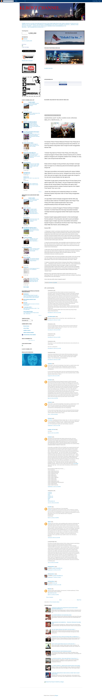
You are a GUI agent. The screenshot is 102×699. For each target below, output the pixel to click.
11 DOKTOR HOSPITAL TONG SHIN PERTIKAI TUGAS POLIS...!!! (65, 658)
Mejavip (49, 588)
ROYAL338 (54, 583)
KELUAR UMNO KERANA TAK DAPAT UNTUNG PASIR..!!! (63, 629)
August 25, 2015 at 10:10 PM (53, 375)
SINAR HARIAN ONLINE (28, 332)
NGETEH (25, 300)
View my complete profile (27, 40)
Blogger (56, 695)
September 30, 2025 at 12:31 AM (54, 584)
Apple (49, 494)
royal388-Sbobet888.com (57, 568)
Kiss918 (49, 506)
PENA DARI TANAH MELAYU (29, 152)
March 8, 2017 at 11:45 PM (53, 432)
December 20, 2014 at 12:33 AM (54, 312)
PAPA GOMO (26, 287)
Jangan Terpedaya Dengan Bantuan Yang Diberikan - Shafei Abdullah (35, 249)
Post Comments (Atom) (54, 602)
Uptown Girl (25, 267)
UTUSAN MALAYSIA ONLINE (29, 334)
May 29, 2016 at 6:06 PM (53, 398)
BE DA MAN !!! (26, 217)
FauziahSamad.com (27, 112)
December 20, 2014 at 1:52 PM (54, 337)
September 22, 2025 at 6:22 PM (54, 569)
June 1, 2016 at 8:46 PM (53, 414)
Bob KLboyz (24, 44)
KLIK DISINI (75, 463)
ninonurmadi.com (51, 501)
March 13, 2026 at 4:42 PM (53, 594)
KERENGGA (26, 294)
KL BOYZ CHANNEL (27, 237)
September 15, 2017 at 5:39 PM (54, 486)
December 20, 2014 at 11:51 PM (54, 348)
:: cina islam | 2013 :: (27, 307)
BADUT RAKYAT (27, 208)
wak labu (25, 302)
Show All (40, 191)
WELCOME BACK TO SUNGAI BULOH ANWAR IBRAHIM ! (34, 230)
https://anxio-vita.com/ (52, 593)
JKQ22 (49, 523)
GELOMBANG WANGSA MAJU (29, 227)
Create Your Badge (25, 47)
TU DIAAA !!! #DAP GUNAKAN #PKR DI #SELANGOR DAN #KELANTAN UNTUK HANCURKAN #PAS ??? (34, 211)
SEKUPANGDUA (27, 162)
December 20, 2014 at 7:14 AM (54, 320)
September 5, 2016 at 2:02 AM (54, 425)
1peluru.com (26, 176)
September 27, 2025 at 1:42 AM (54, 577)
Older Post (79, 599)
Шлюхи (50, 420)
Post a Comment (49, 597)
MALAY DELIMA (26, 257)
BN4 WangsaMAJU (27, 247)
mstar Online (26, 328)
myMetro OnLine (26, 330)
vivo (48, 499)
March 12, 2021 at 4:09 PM (53, 517)
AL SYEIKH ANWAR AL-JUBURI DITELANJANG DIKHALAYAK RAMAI (66, 665)
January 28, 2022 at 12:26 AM (54, 537)
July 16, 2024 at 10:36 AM (53, 562)
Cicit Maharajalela (51, 316)
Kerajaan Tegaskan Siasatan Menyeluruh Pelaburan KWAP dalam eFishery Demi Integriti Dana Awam (35, 125)
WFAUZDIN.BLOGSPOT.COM (29, 299)
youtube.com (50, 496)
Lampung (50, 492)
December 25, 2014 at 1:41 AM (54, 359)
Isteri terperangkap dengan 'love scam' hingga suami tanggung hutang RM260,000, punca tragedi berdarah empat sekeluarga (31, 296)
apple (49, 498)
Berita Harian (26, 326)
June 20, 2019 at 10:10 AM (53, 502)
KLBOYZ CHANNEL (40, 8)
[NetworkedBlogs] (63, 82)
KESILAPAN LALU (26, 173)
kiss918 (49, 509)
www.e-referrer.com (32, 340)
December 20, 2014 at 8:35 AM (54, 329)
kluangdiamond (26, 172)
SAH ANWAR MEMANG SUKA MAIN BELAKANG (61, 615)
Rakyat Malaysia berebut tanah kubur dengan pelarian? (34, 104)
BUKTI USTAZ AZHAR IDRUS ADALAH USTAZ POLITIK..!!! (63, 643)
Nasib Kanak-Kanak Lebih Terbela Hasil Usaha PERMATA (34, 220)
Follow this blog (63, 84)
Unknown (50, 363)
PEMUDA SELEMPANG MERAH (30, 122)
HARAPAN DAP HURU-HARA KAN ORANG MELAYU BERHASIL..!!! (65, 636)
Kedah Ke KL (26, 182)
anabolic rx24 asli (51, 429)
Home (60, 599)
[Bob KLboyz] (22, 45)
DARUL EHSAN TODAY (28, 142)
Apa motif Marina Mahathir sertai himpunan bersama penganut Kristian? (34, 259)
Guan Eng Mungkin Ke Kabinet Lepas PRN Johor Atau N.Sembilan (34, 145)
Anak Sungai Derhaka (28, 311)
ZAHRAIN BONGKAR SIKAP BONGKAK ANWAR (61, 651)
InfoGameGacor (51, 566)
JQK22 (49, 521)
